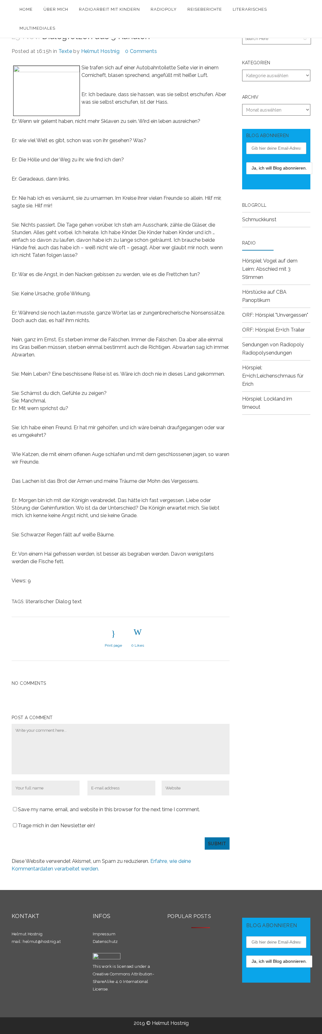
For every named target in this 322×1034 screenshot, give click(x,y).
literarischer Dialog (48, 601)
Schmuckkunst (259, 219)
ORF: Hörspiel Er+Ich (265, 330)
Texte (65, 51)
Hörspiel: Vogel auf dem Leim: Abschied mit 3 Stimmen (269, 269)
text (77, 601)
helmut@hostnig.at (42, 941)
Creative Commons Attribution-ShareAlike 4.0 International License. (123, 981)
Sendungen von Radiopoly (273, 345)
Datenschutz (105, 941)
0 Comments (141, 51)
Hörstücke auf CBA (264, 292)
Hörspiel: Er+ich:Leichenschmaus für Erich (272, 376)
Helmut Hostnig (100, 51)
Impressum (104, 934)
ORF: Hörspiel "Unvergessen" (275, 315)
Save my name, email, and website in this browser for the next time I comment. (109, 809)
